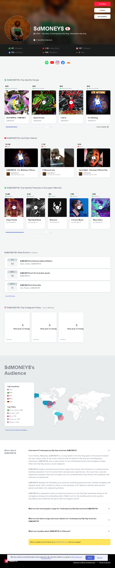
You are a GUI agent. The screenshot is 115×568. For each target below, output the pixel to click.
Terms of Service (105, 562)
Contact (102, 10)
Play (17, 102)
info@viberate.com (61, 542)
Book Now (102, 4)
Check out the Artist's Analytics (16, 430)
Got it (90, 558)
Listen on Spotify (101, 127)
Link (14, 207)
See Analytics (102, 16)
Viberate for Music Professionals (84, 562)
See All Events (10, 296)
